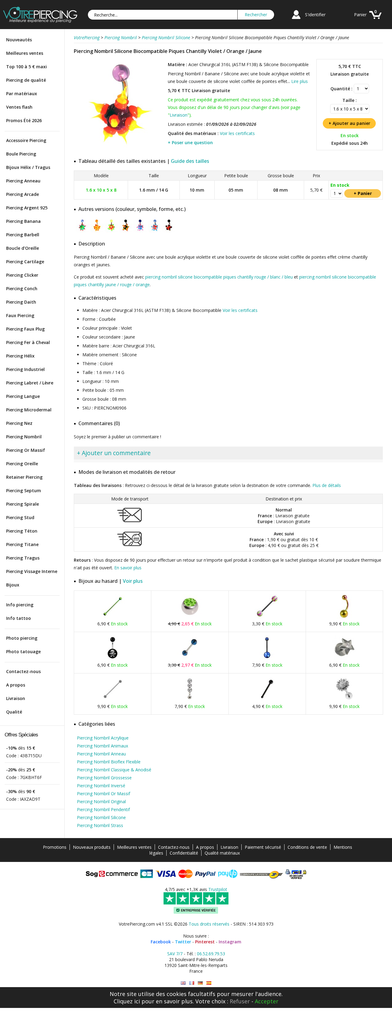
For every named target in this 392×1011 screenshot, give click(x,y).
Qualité (14, 712)
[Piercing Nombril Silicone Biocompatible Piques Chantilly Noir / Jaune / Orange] (126, 231)
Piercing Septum (23, 490)
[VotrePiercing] (40, 21)
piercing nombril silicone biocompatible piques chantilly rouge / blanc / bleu (219, 277)
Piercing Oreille (22, 463)
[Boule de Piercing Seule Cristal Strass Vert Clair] (189, 617)
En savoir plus (127, 568)
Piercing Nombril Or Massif (103, 793)
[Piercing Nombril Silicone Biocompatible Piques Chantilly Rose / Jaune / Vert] (111, 231)
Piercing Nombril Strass (100, 825)
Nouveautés (19, 40)
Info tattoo (18, 618)
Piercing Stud (20, 517)
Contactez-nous (23, 671)
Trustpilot (217, 889)
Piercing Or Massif (25, 450)
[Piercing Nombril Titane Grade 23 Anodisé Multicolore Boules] (344, 617)
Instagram (230, 942)
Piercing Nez (19, 423)
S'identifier (315, 14)
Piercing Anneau (23, 181)
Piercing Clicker (22, 275)
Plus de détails (326, 485)
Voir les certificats (237, 133)
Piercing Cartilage (25, 261)
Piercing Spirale (22, 504)
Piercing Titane (22, 544)
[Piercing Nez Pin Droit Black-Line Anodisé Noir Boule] (267, 700)
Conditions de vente (307, 847)
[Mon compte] (296, 20)
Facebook (161, 942)
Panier (360, 14)
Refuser (240, 1001)
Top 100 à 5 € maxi (26, 66)
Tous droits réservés (209, 924)
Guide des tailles (190, 161)
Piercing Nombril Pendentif (103, 809)
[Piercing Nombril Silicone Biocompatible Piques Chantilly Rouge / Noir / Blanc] (169, 231)
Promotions (54, 847)
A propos (15, 685)
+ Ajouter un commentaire (114, 453)
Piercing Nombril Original (101, 801)
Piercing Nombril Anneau (101, 754)
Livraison (15, 698)
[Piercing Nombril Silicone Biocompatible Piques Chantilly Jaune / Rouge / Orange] (97, 231)
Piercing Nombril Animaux (102, 746)
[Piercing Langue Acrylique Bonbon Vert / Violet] (267, 617)
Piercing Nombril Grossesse (104, 778)
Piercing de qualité (26, 80)
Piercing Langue (23, 396)
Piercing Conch (21, 288)
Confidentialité (184, 853)
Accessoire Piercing (26, 140)
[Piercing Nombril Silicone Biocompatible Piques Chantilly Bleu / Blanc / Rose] (140, 231)
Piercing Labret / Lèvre (29, 383)
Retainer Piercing (24, 477)
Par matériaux (21, 93)
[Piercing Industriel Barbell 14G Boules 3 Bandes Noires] (112, 700)
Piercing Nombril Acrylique (103, 738)
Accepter (266, 1001)
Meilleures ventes (24, 53)
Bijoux (12, 585)
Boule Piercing (21, 154)
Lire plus (299, 81)
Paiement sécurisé (263, 847)
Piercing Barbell (22, 235)
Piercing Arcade (22, 194)
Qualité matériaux (222, 853)
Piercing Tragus (23, 558)
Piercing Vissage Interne (31, 571)
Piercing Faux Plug (25, 329)
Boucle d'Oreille (22, 248)
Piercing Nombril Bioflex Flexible (109, 762)
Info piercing (19, 605)
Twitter (183, 942)
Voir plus (133, 581)
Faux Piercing (20, 315)
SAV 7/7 (175, 954)
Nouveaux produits (92, 847)
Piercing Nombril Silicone (101, 817)
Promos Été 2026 (24, 120)
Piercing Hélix (20, 356)
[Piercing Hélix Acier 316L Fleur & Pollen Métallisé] (344, 700)
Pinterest (205, 942)
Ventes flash (19, 107)
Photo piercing (21, 638)
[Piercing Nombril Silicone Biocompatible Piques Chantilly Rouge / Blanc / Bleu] (154, 231)
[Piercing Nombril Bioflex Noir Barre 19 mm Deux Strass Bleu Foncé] (267, 658)
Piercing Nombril (24, 437)
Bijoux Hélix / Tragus (28, 167)
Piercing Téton (21, 531)
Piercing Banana (23, 221)
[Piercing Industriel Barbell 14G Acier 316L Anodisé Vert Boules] (112, 617)
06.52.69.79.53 (211, 954)
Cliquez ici (127, 1001)
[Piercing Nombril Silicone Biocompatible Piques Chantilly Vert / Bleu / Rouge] (82, 231)
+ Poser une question (190, 142)
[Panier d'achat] (375, 20)
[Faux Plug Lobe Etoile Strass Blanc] (344, 658)
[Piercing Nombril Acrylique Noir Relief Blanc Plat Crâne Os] (112, 658)
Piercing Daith (21, 302)
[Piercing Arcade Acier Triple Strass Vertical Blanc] (189, 700)
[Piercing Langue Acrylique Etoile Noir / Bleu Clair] (189, 658)
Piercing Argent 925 (26, 208)
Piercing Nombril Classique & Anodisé (114, 770)
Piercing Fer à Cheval (28, 342)
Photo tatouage (23, 651)
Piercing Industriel (25, 369)
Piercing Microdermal (28, 410)
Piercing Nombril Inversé (101, 785)
